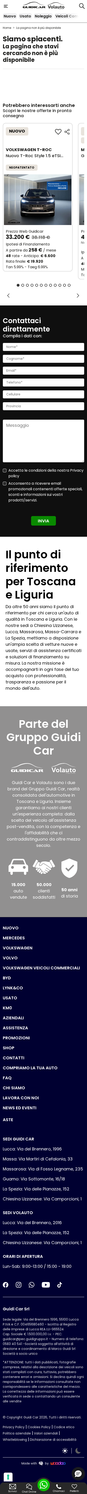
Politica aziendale (17, 1433)
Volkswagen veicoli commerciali (41, 968)
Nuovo (10, 16)
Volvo (10, 958)
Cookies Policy (39, 1427)
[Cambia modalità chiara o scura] (71, 1451)
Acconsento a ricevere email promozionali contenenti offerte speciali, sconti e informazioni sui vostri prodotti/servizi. (45, 492)
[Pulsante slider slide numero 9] (55, 285)
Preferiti (74, 1491)
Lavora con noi (21, 1098)
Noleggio (43, 16)
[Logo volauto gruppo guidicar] (56, 6)
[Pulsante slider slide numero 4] (32, 285)
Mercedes (14, 938)
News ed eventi (19, 1108)
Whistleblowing (15, 1439)
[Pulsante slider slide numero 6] (41, 285)
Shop (8, 1048)
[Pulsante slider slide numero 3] (27, 285)
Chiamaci (59, 1491)
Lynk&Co (13, 988)
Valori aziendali (46, 1433)
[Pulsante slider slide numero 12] (69, 285)
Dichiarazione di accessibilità (53, 1439)
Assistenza (15, 1028)
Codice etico (64, 1427)
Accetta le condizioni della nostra (46, 473)
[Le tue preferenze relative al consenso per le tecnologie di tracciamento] (8, 1477)
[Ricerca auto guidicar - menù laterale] (82, 6)
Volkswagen (17, 948)
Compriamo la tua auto (30, 1068)
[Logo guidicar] (35, 6)
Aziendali (13, 1018)
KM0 (7, 1008)
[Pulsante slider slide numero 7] (46, 285)
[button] (78, 1473)
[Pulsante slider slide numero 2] (22, 285)
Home (7, 28)
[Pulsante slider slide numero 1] (18, 285)
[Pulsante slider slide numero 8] (50, 285)
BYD (7, 978)
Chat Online (29, 1492)
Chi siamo (14, 1088)
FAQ (7, 1078)
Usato (25, 16)
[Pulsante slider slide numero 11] (64, 285)
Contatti (13, 1058)
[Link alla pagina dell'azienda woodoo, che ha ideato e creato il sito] (44, 1463)
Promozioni (16, 1038)
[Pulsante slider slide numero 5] (36, 285)
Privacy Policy (14, 1427)
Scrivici (12, 1491)
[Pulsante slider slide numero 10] (59, 285)
